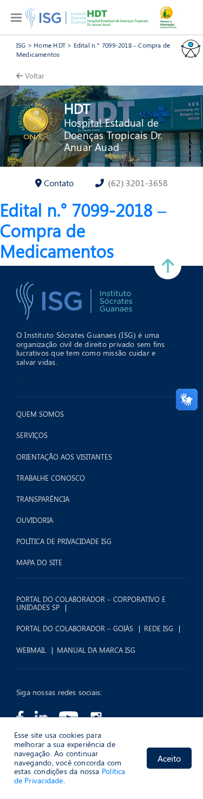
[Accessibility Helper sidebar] (190, 48)
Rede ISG (158, 628)
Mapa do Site (39, 562)
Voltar (34, 75)
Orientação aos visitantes (64, 457)
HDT (77, 108)
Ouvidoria (34, 520)
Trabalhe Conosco (50, 478)
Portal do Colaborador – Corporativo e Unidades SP (91, 603)
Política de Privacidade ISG (64, 541)
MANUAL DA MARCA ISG (96, 650)
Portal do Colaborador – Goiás (74, 628)
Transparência (42, 499)
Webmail (31, 650)
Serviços (32, 435)
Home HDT (50, 45)
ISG (21, 45)
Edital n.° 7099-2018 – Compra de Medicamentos (83, 230)
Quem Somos (40, 414)
